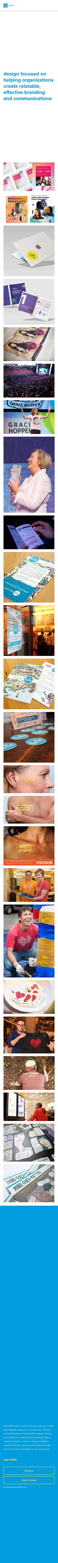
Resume (29, 1470)
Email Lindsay (28, 1480)
